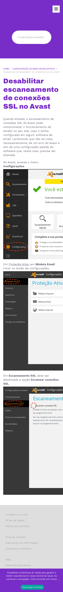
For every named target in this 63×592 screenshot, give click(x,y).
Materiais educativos (18, 565)
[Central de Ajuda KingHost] (15, 9)
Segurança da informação (21, 542)
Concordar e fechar (32, 587)
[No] (59, 580)
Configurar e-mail (16, 514)
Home (6, 69)
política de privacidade (31, 582)
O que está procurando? (31, 37)
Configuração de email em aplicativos (33, 69)
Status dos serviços (17, 526)
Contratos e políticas (18, 548)
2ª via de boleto (15, 520)
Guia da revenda (15, 537)
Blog (8, 559)
